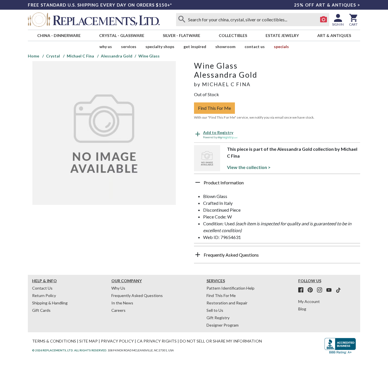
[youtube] (330, 290)
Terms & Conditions (54, 341)
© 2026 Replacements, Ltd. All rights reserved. (69, 350)
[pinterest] (312, 290)
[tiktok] (338, 290)
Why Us (118, 288)
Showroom (225, 46)
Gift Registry (218, 317)
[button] (277, 185)
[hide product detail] (197, 182)
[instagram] (321, 290)
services (128, 46)
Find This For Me (214, 108)
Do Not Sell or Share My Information (221, 341)
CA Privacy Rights (157, 341)
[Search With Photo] (323, 19)
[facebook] (302, 290)
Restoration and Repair (226, 302)
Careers (118, 310)
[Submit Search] (181, 19)
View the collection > (249, 167)
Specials (281, 46)
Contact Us (255, 46)
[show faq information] (197, 254)
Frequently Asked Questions (137, 295)
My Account (309, 301)
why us (105, 46)
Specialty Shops (159, 46)
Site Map (88, 341)
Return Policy (44, 295)
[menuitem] (59, 35)
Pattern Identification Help (230, 288)
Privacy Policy (117, 341)
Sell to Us (214, 310)
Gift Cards (41, 310)
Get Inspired (194, 46)
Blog (302, 308)
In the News (122, 302)
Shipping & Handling (50, 302)
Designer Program (222, 325)
